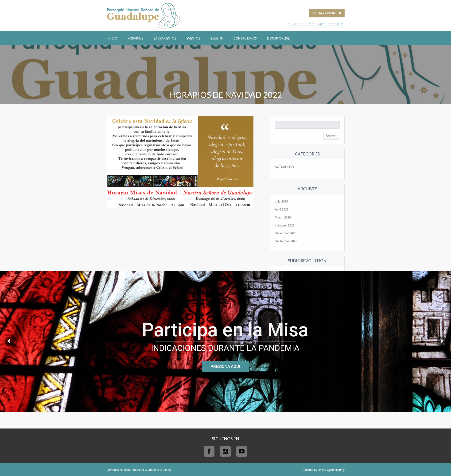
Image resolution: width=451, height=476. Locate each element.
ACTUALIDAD (284, 166)
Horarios (135, 38)
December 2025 (285, 233)
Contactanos (245, 38)
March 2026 (283, 217)
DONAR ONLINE (325, 13)
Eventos (193, 38)
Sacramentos (165, 38)
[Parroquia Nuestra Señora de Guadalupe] (144, 15)
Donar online (278, 38)
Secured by (324, 470)
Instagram (225, 451)
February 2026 (284, 225)
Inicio (112, 38)
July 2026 (281, 201)
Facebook (209, 451)
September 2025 (286, 241)
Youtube (241, 451)
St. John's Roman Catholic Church (315, 24)
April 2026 (281, 209)
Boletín (216, 38)
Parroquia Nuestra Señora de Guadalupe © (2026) (138, 470)
